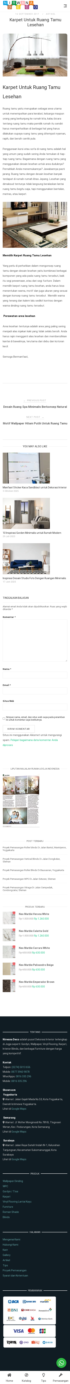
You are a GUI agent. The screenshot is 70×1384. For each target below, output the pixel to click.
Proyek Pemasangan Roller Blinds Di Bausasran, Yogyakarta (33, 870)
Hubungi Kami (10, 1244)
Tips (5, 1265)
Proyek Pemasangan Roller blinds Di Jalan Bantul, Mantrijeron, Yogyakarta (34, 849)
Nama (7, 669)
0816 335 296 (23, 1076)
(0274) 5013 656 (21, 1067)
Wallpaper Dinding (13, 1181)
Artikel (51, 14)
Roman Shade (11, 1212)
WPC (5, 1186)
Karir (5, 1249)
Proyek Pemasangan (15, 1270)
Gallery (6, 1255)
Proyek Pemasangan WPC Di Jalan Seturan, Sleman (29, 879)
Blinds (6, 1217)
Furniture (8, 1206)
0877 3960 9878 (20, 1071)
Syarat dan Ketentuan (15, 1275)
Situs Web (8, 701)
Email (7, 685)
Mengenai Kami (11, 1239)
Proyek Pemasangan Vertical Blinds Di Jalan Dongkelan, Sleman (31, 860)
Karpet (6, 1196)
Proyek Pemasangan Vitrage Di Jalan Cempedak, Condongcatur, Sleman (28, 889)
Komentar (9, 617)
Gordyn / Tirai (10, 1191)
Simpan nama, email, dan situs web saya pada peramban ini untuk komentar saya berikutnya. (35, 718)
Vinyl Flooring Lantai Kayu (17, 1201)
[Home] (21, 8)
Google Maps (18, 1108)
